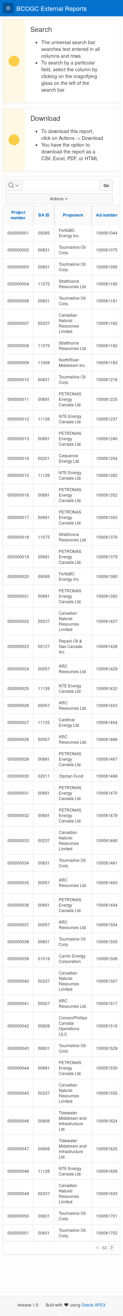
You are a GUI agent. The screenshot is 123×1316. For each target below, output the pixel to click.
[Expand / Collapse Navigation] (8, 8)
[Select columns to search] (14, 185)
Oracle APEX (93, 1305)
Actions (57, 198)
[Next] (111, 1247)
